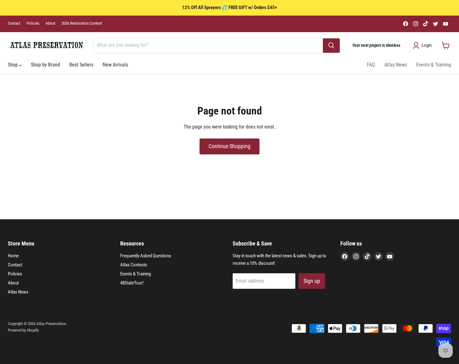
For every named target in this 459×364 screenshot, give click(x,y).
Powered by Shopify (23, 330)
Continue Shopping (229, 146)
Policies (33, 23)
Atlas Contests (133, 265)
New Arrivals (115, 65)
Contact (14, 23)
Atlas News (395, 65)
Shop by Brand (45, 65)
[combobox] (208, 45)
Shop (13, 65)
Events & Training (433, 65)
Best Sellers (81, 65)
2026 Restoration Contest (82, 23)
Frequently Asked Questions (145, 256)
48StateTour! (132, 283)
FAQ (371, 65)
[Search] (331, 45)
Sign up (312, 281)
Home (13, 256)
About (50, 23)
